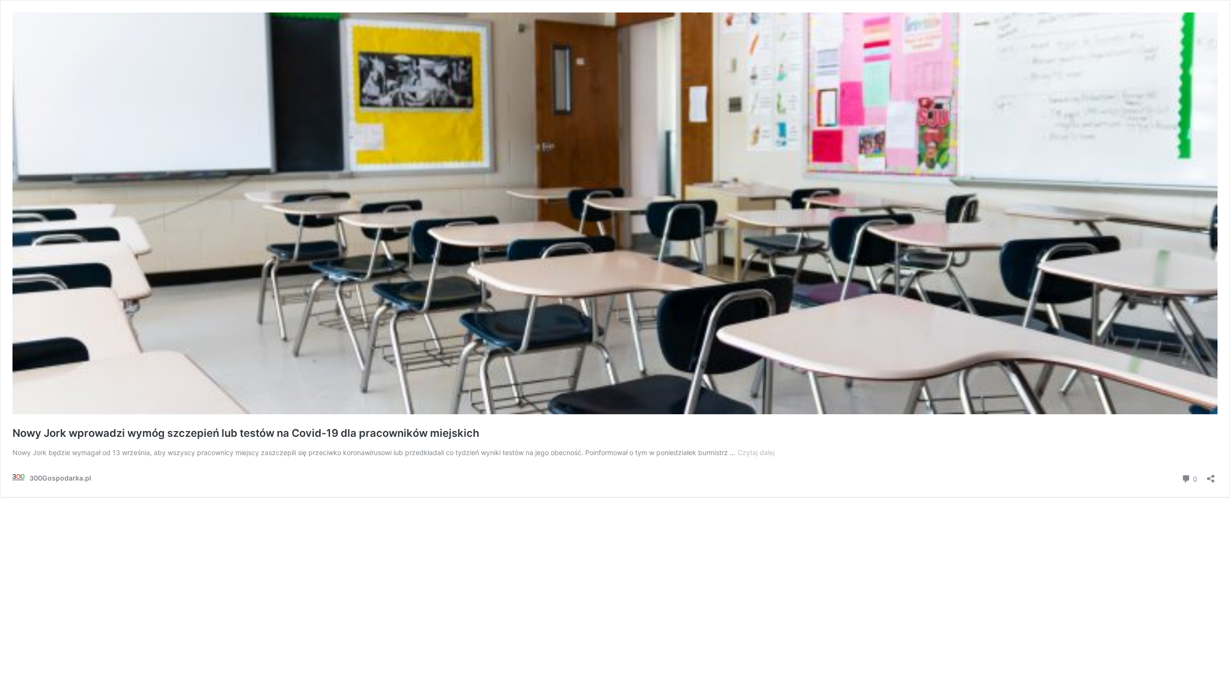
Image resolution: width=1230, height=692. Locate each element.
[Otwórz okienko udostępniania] (1211, 475)
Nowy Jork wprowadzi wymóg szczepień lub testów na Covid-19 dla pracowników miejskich (245, 433)
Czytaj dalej (756, 452)
